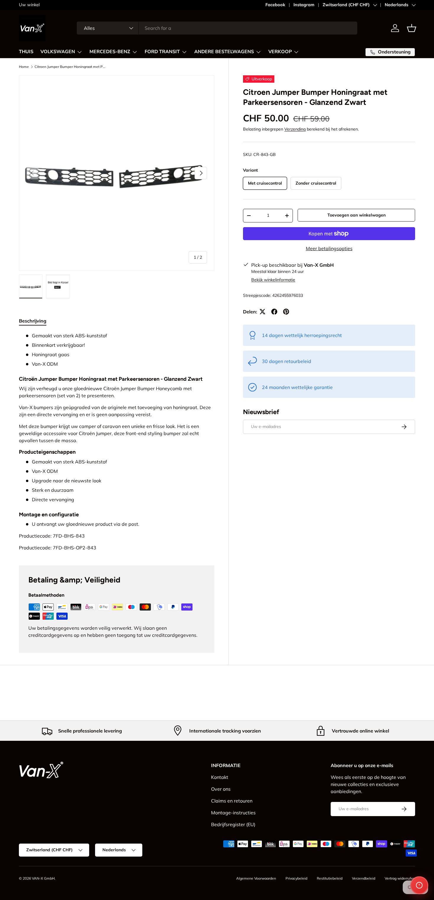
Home (24, 67)
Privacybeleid (296, 878)
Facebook (275, 4)
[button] (411, 28)
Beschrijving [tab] (32, 321)
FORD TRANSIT (162, 51)
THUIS (26, 51)
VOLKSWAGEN (57, 51)
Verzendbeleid (363, 878)
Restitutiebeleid (329, 878)
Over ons (221, 789)
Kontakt (219, 777)
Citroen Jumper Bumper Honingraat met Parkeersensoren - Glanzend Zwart (70, 67)
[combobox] (217, 28)
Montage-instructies (233, 813)
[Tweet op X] (262, 312)
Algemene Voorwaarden (256, 878)
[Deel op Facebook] (274, 312)
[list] (116, 173)
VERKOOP (280, 51)
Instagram (303, 4)
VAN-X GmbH (43, 878)
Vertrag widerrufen (400, 878)
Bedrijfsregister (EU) (233, 824)
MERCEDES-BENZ (109, 51)
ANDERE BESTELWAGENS (224, 51)
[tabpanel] (116, 441)
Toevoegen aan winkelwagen (356, 215)
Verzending (295, 129)
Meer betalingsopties (329, 248)
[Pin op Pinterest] (286, 312)
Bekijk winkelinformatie (273, 279)
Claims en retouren (231, 801)
